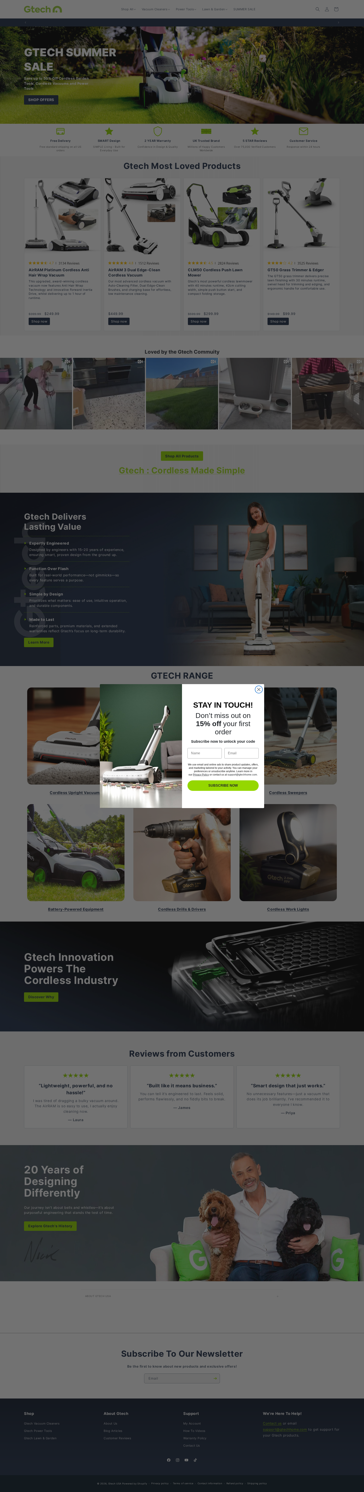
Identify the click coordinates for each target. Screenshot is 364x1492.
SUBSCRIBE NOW (223, 785)
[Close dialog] (258, 689)
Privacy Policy (201, 774)
